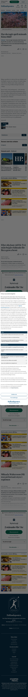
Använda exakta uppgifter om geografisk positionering (12, 347)
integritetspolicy (14, 387)
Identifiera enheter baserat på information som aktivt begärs (12, 350)
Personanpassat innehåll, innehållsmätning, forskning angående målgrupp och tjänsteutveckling (12, 341)
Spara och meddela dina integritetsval (9, 363)
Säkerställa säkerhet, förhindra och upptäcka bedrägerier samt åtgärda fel (12, 357)
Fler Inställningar (14, 397)
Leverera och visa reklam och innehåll (9, 360)
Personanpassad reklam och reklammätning (10, 337)
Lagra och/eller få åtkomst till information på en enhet (12, 334)
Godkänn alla (14, 394)
